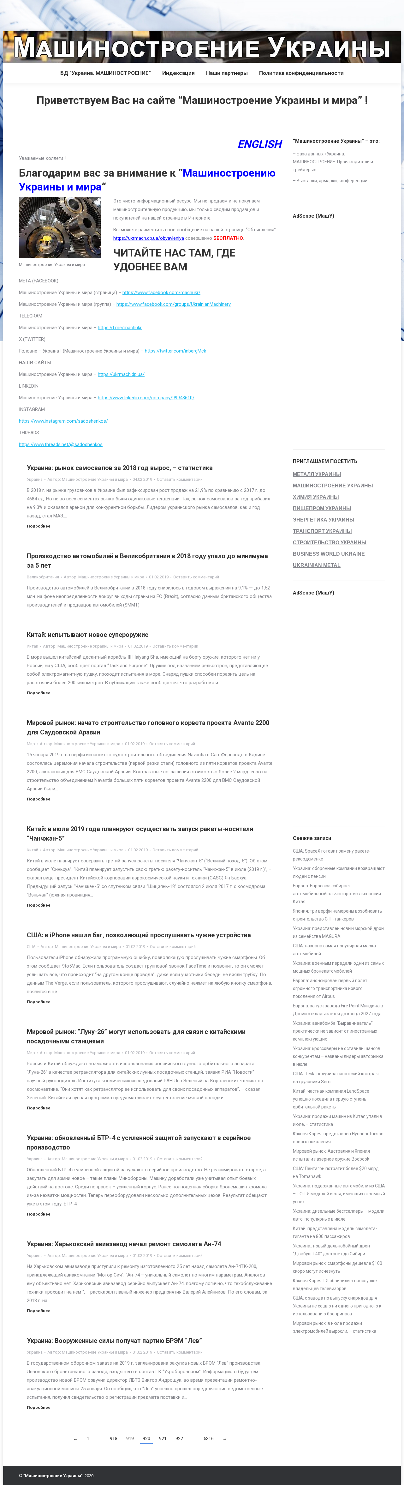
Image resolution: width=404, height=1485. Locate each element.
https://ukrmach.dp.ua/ (121, 374)
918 (113, 1438)
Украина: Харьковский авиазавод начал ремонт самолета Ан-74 (124, 1244)
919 (130, 1438)
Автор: (87, 479)
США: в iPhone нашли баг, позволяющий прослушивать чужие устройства (139, 935)
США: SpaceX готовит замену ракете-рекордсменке (332, 854)
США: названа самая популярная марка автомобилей (334, 949)
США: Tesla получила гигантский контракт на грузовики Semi (336, 1077)
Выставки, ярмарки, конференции (332, 180)
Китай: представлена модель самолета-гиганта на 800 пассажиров (335, 1232)
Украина (35, 479)
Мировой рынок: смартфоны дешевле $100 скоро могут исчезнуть (337, 1267)
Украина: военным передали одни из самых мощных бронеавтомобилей (338, 967)
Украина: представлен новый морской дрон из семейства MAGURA (338, 932)
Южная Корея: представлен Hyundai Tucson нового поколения (338, 1137)
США (31, 946)
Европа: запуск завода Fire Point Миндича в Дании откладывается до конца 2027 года (338, 1009)
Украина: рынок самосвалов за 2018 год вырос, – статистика (120, 468)
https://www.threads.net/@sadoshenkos (61, 444)
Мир (31, 743)
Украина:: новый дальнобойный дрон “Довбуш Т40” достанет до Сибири (331, 1249)
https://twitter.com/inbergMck (175, 351)
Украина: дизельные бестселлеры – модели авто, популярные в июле (338, 1215)
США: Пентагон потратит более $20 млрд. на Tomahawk (336, 1172)
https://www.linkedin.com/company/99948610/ (146, 398)
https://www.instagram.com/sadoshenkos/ (63, 421)
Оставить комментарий (180, 479)
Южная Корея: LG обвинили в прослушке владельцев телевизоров (335, 1284)
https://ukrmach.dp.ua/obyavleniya (148, 238)
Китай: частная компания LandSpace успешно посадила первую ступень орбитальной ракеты (331, 1099)
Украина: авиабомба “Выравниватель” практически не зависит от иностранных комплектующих (335, 1031)
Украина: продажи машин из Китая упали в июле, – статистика (337, 1120)
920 (146, 1438)
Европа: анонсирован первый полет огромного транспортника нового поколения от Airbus (330, 988)
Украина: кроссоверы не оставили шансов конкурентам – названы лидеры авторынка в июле (338, 1056)
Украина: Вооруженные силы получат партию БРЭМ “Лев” (114, 1340)
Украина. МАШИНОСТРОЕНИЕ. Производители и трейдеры (333, 161)
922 (179, 1438)
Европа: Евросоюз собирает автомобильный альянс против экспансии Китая (337, 893)
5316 (209, 1438)
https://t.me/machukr (120, 327)
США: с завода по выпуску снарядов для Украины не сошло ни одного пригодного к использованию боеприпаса (337, 1305)
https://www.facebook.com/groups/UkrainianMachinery (173, 304)
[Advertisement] (115, 14)
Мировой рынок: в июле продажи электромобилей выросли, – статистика (334, 1327)
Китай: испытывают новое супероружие (87, 634)
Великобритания (43, 577)
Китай (32, 646)
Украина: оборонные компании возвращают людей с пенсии (339, 872)
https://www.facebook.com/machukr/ (161, 292)
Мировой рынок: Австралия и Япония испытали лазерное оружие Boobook (331, 1155)
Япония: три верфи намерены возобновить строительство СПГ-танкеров (337, 915)
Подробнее (38, 526)
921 (163, 1438)
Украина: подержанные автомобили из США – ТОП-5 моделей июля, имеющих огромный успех (339, 1193)
